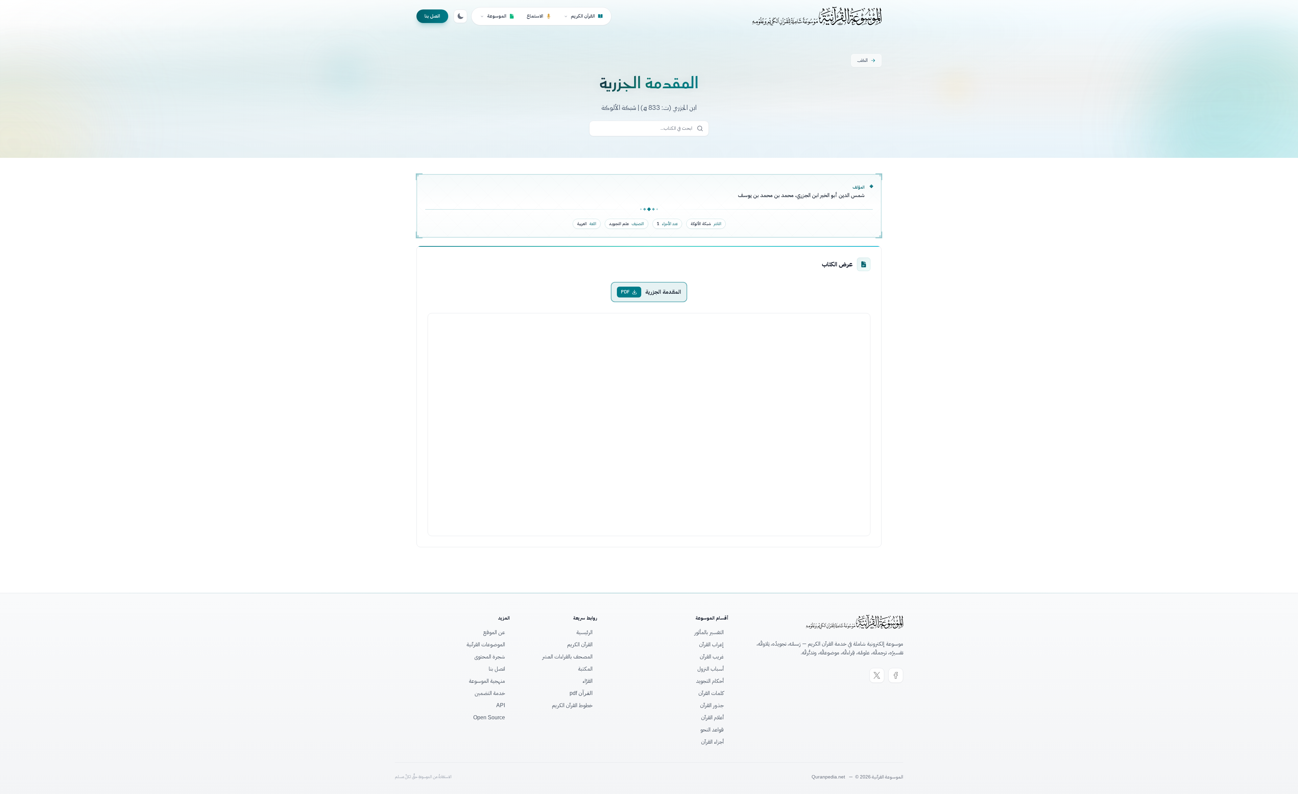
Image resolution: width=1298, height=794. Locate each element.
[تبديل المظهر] (460, 16)
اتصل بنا (432, 16)
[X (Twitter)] (876, 675)
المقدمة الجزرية (663, 292)
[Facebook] (895, 675)
